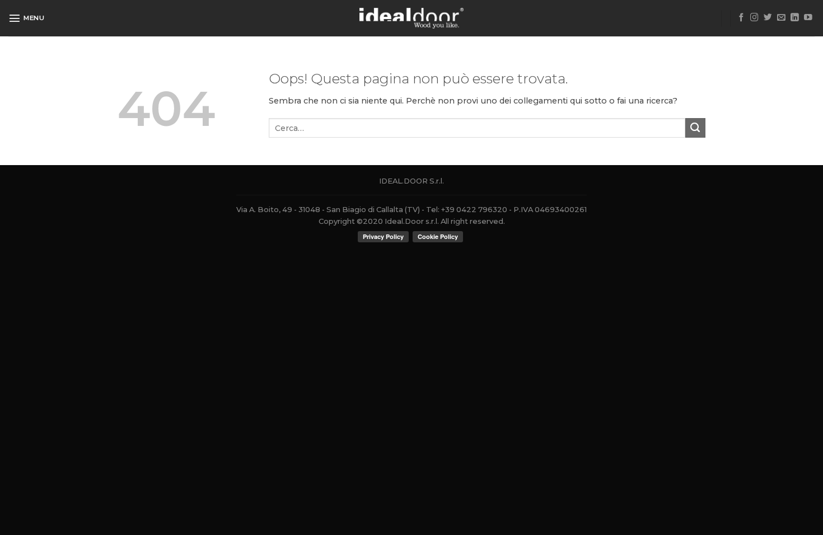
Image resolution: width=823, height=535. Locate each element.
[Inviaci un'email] (781, 17)
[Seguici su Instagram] (754, 17)
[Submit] (695, 128)
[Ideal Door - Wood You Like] (411, 18)
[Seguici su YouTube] (808, 17)
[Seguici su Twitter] (768, 17)
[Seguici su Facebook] (741, 17)
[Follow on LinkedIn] (795, 17)
